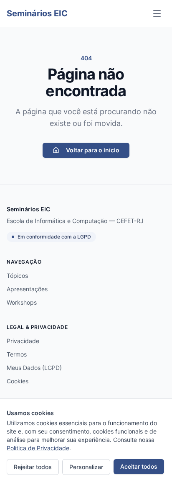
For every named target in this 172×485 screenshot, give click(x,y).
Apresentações (27, 289)
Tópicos (17, 275)
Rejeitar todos (33, 466)
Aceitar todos (138, 466)
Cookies (17, 381)
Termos (17, 354)
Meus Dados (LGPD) (34, 367)
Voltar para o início (92, 150)
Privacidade (23, 340)
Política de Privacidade (38, 448)
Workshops (22, 302)
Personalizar (86, 466)
